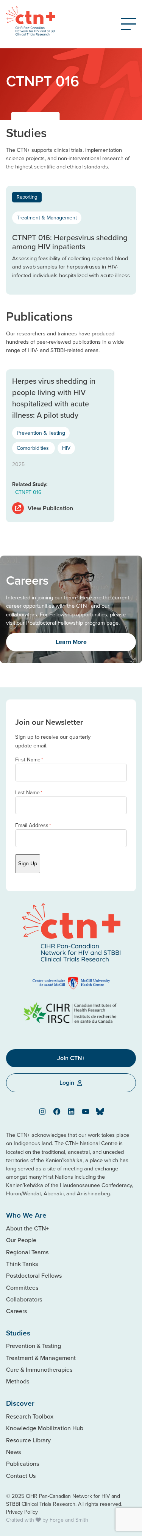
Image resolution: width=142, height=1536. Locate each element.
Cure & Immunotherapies (39, 1369)
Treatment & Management (47, 217)
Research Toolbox (29, 1416)
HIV (66, 448)
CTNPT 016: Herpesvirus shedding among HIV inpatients (70, 242)
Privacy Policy (22, 1512)
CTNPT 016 (28, 492)
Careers (16, 1311)
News (13, 1452)
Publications (22, 1463)
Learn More (71, 642)
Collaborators (24, 1299)
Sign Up (27, 863)
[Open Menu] (128, 24)
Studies (18, 1333)
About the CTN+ (27, 1228)
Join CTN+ (71, 1058)
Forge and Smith (69, 1520)
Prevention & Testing (41, 433)
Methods (17, 1381)
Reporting (27, 196)
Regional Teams (27, 1252)
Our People (21, 1240)
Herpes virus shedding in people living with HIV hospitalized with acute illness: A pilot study (53, 397)
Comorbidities (33, 448)
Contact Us (21, 1475)
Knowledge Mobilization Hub (44, 1428)
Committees (22, 1287)
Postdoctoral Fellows (34, 1275)
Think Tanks (22, 1264)
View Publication (50, 508)
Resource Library (28, 1440)
